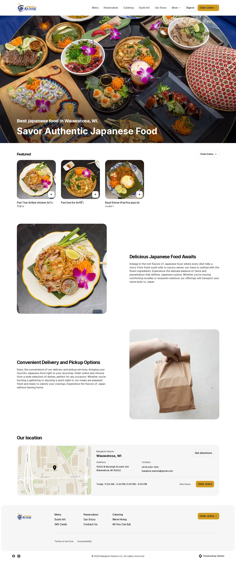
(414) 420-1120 (150, 467)
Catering (128, 7)
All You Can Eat (121, 524)
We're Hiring (119, 519)
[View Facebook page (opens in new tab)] (14, 556)
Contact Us (90, 524)
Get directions (203, 453)
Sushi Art (144, 7)
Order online (205, 484)
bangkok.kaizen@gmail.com (157, 471)
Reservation (111, 7)
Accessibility (84, 541)
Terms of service (63, 541)
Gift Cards (60, 524)
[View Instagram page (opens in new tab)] (19, 556)
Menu (95, 7)
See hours (185, 484)
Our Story (161, 7)
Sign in (190, 7)
